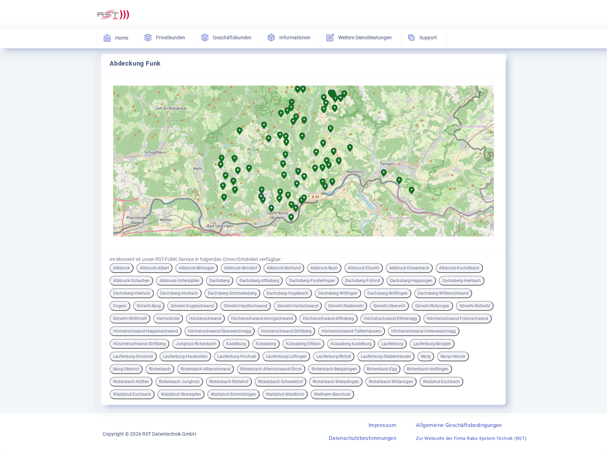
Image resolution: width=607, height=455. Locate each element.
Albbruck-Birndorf (240, 268)
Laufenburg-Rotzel (333, 356)
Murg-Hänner (452, 356)
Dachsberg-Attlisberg (259, 280)
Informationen (295, 37)
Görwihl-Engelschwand (192, 305)
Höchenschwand (205, 318)
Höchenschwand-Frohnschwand (457, 318)
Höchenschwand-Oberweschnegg (219, 331)
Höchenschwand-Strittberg (286, 331)
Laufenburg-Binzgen (432, 343)
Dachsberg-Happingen (411, 280)
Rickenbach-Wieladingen (336, 381)
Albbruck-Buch (324, 268)
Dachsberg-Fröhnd (362, 280)
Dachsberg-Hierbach (461, 280)
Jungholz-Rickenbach (196, 343)
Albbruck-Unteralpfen (179, 280)
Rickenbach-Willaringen (391, 381)
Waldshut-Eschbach (132, 394)
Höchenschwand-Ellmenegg (390, 318)
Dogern (120, 305)
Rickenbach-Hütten (131, 381)
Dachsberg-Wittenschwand (443, 293)
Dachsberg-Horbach (179, 293)
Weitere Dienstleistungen (365, 37)
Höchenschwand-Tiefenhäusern (351, 331)
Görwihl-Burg (149, 305)
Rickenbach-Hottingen (428, 369)
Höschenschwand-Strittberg (139, 343)
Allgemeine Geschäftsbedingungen (459, 425)
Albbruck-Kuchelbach (459, 268)
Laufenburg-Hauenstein (185, 356)
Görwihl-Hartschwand (297, 305)
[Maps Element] (303, 161)
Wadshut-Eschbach (441, 381)
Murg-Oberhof (126, 369)
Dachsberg (219, 280)
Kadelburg (236, 343)
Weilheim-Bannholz (332, 394)
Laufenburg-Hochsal (236, 356)
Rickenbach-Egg (382, 369)
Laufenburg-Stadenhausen (386, 356)
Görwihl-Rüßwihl (474, 305)
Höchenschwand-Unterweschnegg (423, 331)
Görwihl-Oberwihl (389, 305)
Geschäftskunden (232, 37)
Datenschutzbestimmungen (362, 438)
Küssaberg (266, 343)
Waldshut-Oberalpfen (181, 394)
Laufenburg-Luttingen (286, 356)
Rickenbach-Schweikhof (280, 381)
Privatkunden (170, 37)
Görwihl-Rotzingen (432, 305)
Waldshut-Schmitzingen (233, 394)
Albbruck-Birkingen (196, 268)
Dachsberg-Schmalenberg (232, 293)
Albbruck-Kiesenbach (409, 268)
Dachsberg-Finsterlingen (312, 280)
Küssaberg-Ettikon (303, 343)
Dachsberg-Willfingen (387, 293)
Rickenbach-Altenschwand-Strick (271, 369)
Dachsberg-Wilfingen (338, 293)
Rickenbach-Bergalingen (334, 369)
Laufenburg (392, 343)
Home (121, 38)
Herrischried (168, 318)
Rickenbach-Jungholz (179, 381)
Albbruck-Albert (154, 268)
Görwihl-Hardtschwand (245, 305)
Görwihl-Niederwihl (346, 305)
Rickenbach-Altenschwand (205, 369)
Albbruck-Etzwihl (363, 268)
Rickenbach (160, 369)
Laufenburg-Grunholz (133, 356)
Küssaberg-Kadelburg (351, 343)
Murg (426, 356)
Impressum (382, 425)
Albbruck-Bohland (284, 268)
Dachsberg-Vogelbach (287, 293)
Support (428, 37)
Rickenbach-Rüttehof (228, 381)
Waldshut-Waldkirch (285, 394)
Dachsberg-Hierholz (131, 293)
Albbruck (121, 268)
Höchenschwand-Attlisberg (328, 318)
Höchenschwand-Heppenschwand (145, 331)
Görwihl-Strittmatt (130, 318)
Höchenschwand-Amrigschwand (262, 318)
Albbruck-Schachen (131, 280)
